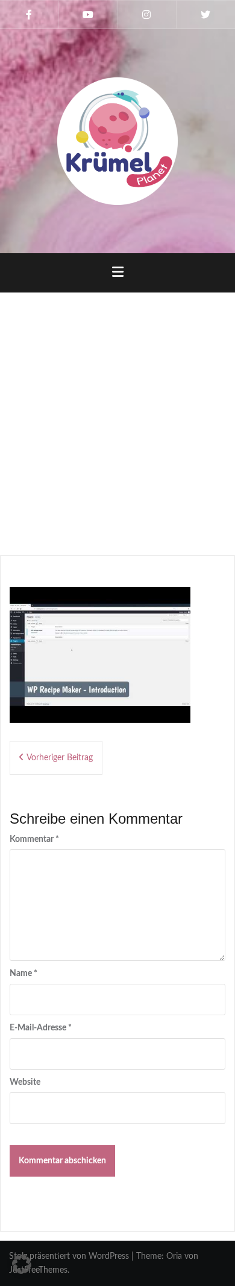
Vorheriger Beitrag (60, 758)
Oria (174, 1256)
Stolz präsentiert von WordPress (69, 1256)
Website (25, 1082)
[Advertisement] (117, 419)
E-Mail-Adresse (41, 1028)
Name (23, 973)
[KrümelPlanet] (117, 141)
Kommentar (34, 839)
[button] (21, 1264)
